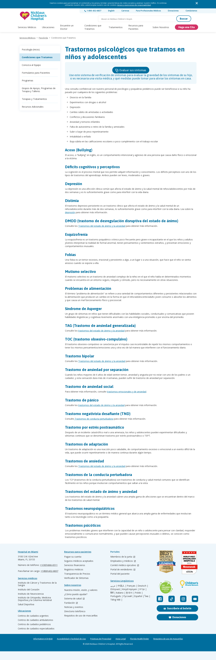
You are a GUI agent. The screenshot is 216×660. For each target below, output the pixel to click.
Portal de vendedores (121, 569)
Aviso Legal (121, 639)
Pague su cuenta (72, 556)
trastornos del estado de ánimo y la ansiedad (101, 330)
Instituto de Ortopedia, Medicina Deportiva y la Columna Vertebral (35, 598)
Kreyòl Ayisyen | (130, 589)
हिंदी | (112, 592)
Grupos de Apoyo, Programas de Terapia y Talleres (39, 90)
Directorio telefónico (74, 611)
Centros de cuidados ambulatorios (35, 620)
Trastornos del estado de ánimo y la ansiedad (101, 225)
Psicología (43, 37)
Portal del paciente (120, 574)
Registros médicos (73, 569)
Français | (132, 586)
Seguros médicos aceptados (78, 561)
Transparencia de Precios (77, 574)
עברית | (143, 589)
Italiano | (120, 592)
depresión (70, 212)
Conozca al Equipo (31, 64)
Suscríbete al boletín (179, 608)
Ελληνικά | (116, 589)
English (111, 10)
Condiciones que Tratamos (92, 27)
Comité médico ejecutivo (123, 565)
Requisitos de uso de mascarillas (81, 615)
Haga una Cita (186, 27)
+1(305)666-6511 (49, 565)
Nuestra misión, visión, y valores (80, 590)
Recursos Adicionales (32, 106)
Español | (139, 596)
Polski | (139, 592)
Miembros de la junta (121, 556)
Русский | (128, 596)
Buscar (184, 18)
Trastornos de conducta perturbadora (93, 418)
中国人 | (122, 586)
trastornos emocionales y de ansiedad (126, 391)
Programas (27, 80)
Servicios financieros (74, 565)
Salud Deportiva (26, 604)
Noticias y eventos (73, 607)
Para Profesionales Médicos (148, 10)
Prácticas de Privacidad (100, 639)
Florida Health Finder (139, 639)
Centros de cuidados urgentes (33, 616)
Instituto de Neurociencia (31, 594)
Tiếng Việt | (116, 599)
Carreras (125, 10)
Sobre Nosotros (161, 27)
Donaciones (173, 10)
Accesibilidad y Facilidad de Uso (71, 639)
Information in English (43, 639)
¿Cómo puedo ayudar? (75, 594)
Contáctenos (191, 10)
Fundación (69, 603)
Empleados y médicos (121, 561)
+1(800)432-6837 (49, 571)
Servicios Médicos (27, 27)
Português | (116, 596)
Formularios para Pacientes (36, 72)
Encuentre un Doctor (67, 27)
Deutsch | (143, 586)
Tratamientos (116, 27)
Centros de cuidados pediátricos (34, 624)
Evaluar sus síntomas (132, 70)
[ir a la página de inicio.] (33, 15)
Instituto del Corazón (28, 589)
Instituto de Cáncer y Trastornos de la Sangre (37, 584)
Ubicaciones (48, 27)
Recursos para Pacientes (135, 27)
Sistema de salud (73, 598)
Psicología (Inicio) (31, 49)
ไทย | (147, 596)
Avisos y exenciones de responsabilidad (134, 5)
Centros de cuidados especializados (36, 628)
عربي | (113, 586)
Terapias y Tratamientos (34, 98)
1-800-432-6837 (93, 10)
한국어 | (130, 592)
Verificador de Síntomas (76, 578)
